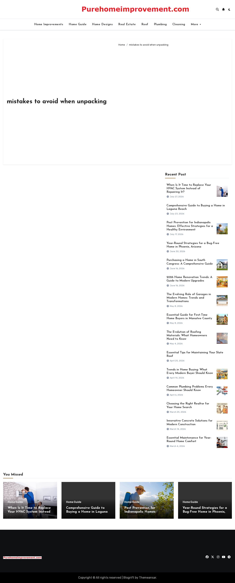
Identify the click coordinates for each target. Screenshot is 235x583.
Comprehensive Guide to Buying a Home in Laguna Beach (87, 512)
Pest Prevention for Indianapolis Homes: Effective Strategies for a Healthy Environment (190, 226)
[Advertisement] (172, 104)
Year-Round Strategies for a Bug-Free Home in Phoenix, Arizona (205, 512)
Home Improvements (48, 24)
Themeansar (147, 577)
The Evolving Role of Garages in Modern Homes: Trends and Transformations (189, 298)
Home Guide (77, 24)
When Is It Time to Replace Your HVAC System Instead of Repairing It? (189, 188)
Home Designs (102, 24)
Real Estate (127, 24)
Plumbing (160, 24)
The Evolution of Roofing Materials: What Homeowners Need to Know (187, 335)
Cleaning (178, 24)
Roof (144, 24)
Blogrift (128, 577)
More (195, 24)
